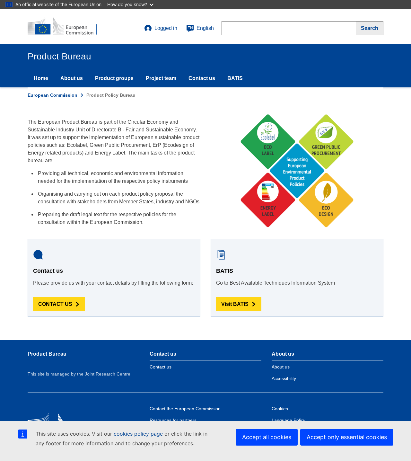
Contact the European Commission (185, 408)
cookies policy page (138, 433)
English (201, 28)
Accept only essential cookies (347, 437)
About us (71, 78)
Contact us (201, 78)
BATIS (235, 78)
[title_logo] (66, 26)
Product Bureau (47, 354)
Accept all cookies (266, 437)
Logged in (165, 28)
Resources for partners (173, 420)
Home (41, 78)
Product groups (114, 78)
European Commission (52, 95)
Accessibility (284, 378)
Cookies (280, 408)
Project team (161, 78)
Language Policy (288, 420)
